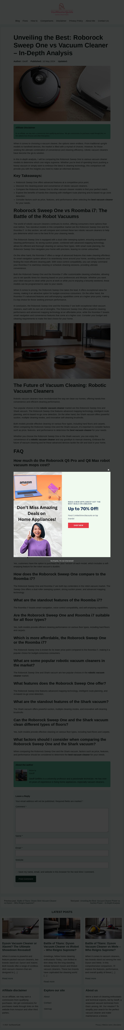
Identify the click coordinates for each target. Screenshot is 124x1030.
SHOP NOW (78, 525)
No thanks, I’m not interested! (62, 561)
